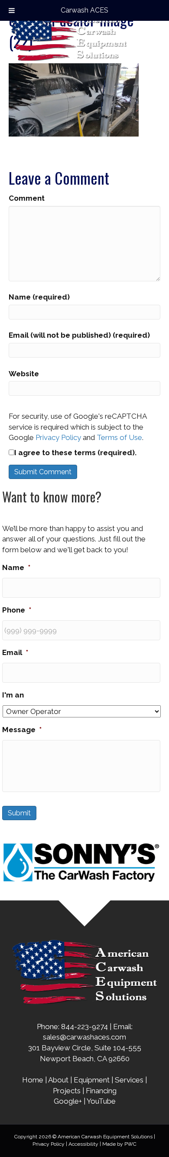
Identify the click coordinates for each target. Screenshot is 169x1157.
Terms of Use (119, 437)
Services (129, 1080)
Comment (27, 198)
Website (24, 373)
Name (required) (39, 297)
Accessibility (83, 1144)
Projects (67, 1090)
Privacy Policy (58, 437)
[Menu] (155, 35)
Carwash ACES (84, 10)
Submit (19, 813)
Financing (101, 1090)
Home (32, 1080)
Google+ (68, 1101)
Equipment (92, 1080)
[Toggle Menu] (11, 10)
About (58, 1080)
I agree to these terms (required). (75, 452)
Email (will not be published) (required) (79, 335)
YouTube (101, 1101)
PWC (130, 1144)
